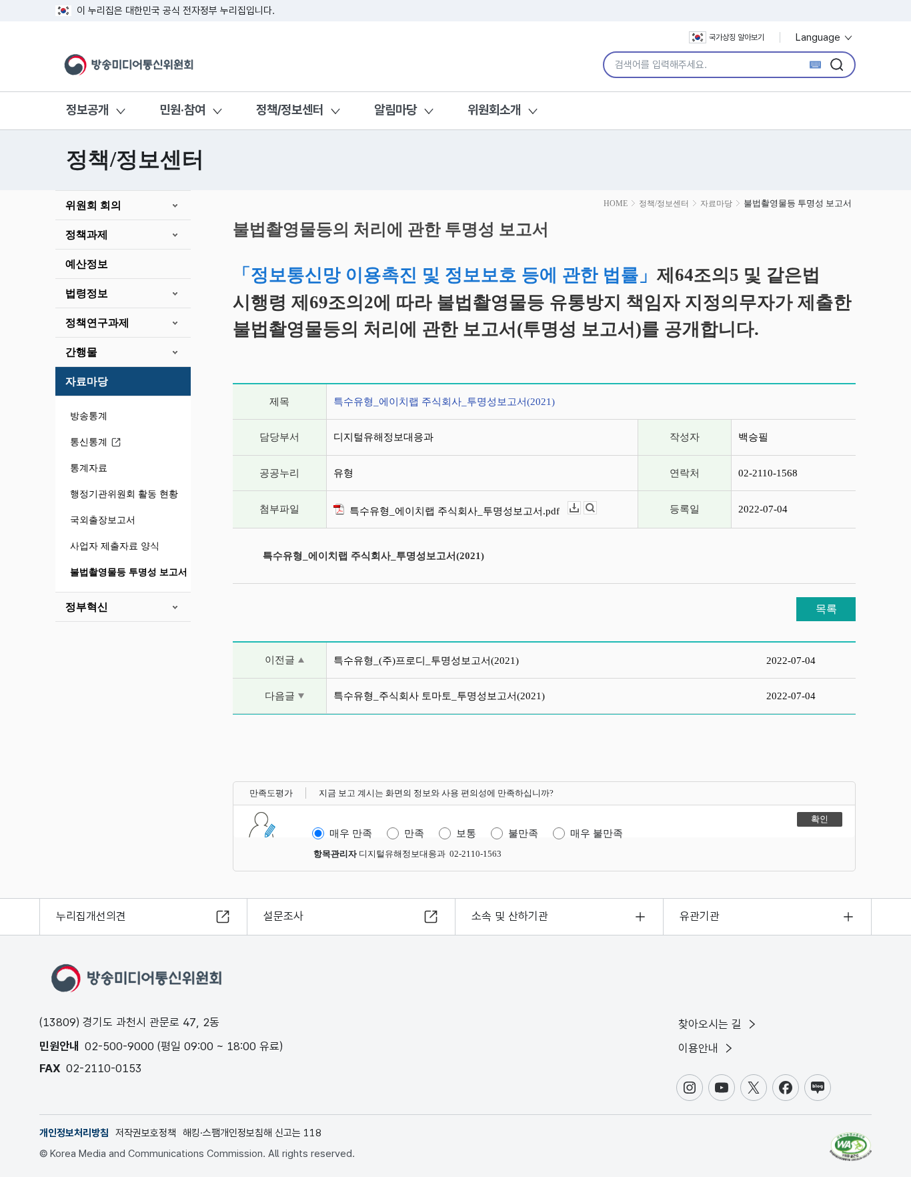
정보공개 (87, 109)
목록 (826, 609)
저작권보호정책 (145, 1133)
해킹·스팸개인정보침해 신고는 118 (252, 1133)
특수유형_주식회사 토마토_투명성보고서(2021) (439, 696)
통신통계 (88, 442)
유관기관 (700, 916)
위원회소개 (494, 109)
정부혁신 (86, 607)
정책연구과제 (97, 322)
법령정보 (86, 293)
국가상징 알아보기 (736, 37)
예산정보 (86, 264)
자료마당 (86, 381)
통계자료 (88, 468)
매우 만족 (350, 833)
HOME (616, 203)
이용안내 (700, 1048)
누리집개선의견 (91, 916)
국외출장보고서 (102, 520)
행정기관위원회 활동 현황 (124, 494)
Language (819, 37)
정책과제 (86, 234)
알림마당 (395, 109)
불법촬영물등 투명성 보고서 (128, 572)
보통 (466, 833)
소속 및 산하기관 (510, 916)
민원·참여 (182, 109)
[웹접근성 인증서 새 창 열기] (851, 1140)
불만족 (523, 833)
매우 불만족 (596, 833)
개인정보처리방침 (74, 1133)
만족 (414, 833)
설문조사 (283, 916)
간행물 (81, 352)
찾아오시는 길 (711, 1024)
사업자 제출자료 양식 (114, 546)
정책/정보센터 (289, 109)
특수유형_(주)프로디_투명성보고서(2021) (426, 660)
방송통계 (88, 416)
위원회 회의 (93, 205)
